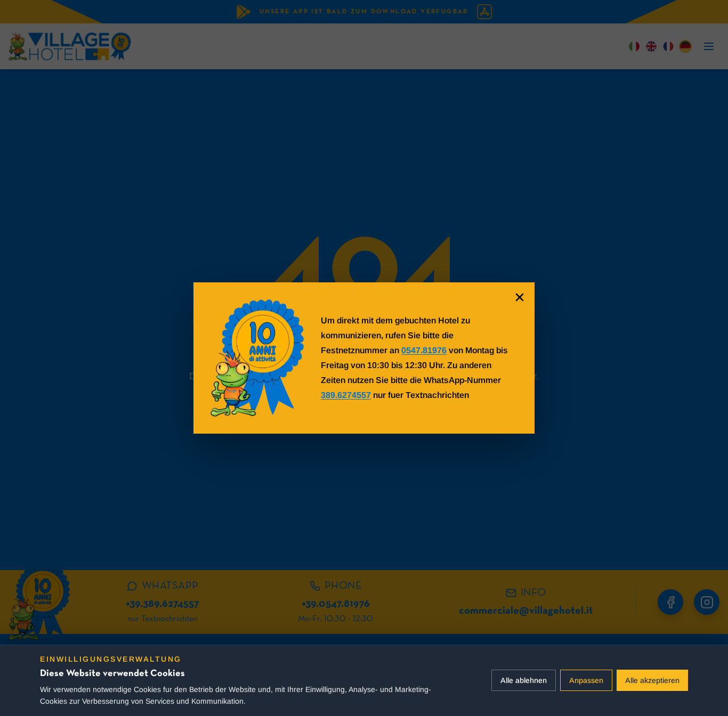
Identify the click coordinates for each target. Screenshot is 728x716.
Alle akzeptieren (652, 680)
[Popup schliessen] (519, 297)
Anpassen (586, 680)
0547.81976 (424, 350)
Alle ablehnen (523, 680)
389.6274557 (346, 395)
